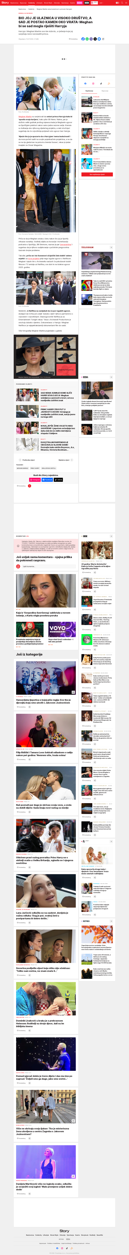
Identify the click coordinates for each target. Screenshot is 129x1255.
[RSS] (109, 83)
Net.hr (18, 609)
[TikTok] (101, 83)
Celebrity (31, 9)
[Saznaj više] (111, 247)
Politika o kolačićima (53, 1243)
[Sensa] (61, 1239)
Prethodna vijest (29, 460)
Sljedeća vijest (64, 460)
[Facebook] (85, 83)
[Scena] (68, 1239)
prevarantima (65, 244)
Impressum (42, 1243)
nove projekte (34, 259)
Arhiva (88, 1243)
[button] (73, 39)
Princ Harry (35, 468)
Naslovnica (22, 9)
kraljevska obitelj (49, 468)
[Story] (5, 3)
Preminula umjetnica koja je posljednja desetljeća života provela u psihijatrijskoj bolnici (29, 641)
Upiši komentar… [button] (29, 566)
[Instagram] (93, 83)
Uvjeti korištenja (66, 1243)
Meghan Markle (25, 116)
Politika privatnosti (78, 1243)
